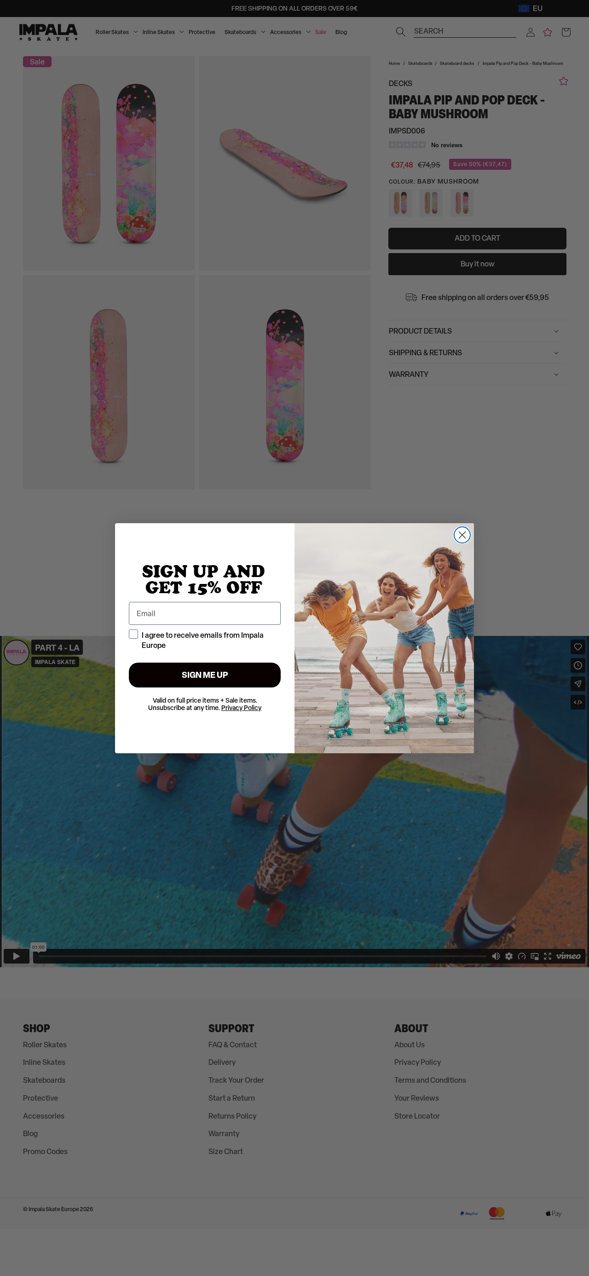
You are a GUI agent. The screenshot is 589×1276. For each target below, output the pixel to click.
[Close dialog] (462, 535)
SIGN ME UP (205, 675)
